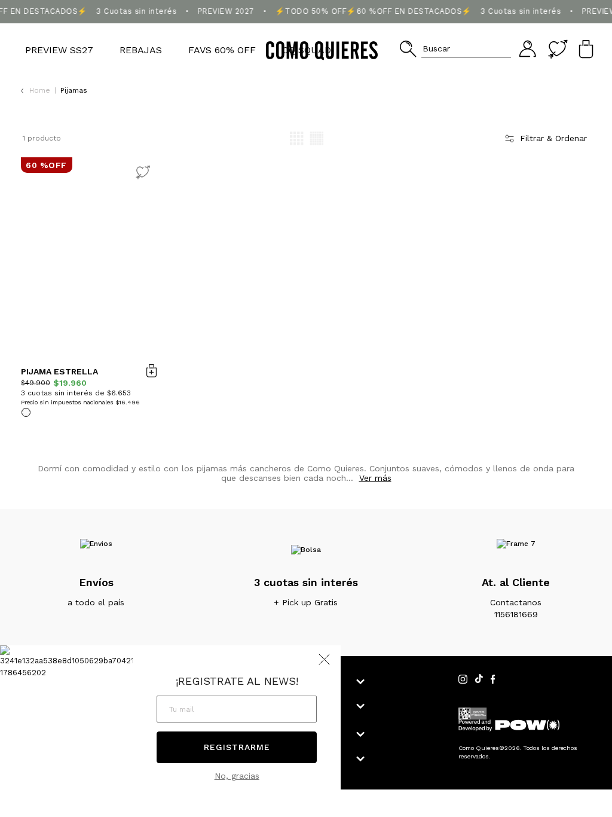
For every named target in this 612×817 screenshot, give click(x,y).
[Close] (590, 20)
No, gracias (237, 776)
